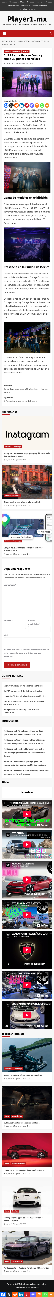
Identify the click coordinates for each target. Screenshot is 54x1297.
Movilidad (8, 1069)
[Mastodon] (31, 105)
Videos (49, 2)
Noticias (30, 2)
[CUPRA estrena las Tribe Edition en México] (27, 1103)
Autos (4, 2)
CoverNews (20, 1287)
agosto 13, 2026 (20, 460)
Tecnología (40, 2)
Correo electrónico (34, 622)
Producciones (13, 5)
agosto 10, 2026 (20, 554)
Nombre (8, 620)
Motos (22, 2)
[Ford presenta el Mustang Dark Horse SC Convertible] (27, 1248)
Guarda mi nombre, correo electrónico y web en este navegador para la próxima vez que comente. (26, 652)
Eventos (15, 1211)
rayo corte (9, 63)
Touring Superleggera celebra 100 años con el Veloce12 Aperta (24, 703)
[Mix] (37, 105)
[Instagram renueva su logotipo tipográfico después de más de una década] (27, 433)
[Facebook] (6, 105)
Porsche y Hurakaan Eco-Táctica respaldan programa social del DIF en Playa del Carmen (24, 752)
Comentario (10, 585)
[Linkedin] (21, 105)
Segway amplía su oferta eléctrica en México (23, 686)
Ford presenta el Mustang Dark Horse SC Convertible (22, 711)
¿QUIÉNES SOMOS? (28, 9)
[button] (4, 33)
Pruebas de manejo (39, 5)
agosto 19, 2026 (20, 1271)
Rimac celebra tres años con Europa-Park (22, 502)
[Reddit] (16, 105)
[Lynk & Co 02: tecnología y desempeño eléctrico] (27, 1150)
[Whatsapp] (42, 105)
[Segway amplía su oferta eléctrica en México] (27, 1055)
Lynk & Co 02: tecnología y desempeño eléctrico (25, 696)
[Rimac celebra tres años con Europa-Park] (27, 482)
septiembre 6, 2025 (22, 63)
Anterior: (26, 389)
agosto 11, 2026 (20, 506)
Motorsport (13, 2)
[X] (11, 105)
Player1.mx (27, 19)
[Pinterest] (26, 105)
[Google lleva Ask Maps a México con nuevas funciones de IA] (27, 527)
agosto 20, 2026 (20, 1079)
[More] (47, 105)
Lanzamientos (17, 1116)
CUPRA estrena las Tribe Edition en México (23, 691)
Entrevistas (25, 5)
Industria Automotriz (12, 52)
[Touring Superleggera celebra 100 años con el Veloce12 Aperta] (27, 1197)
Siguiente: (20, 399)
